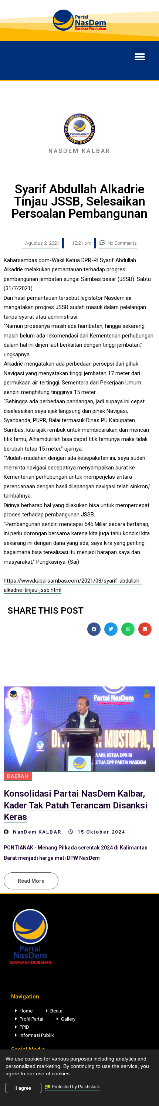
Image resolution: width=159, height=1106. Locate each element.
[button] (139, 56)
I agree (23, 1087)
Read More (31, 881)
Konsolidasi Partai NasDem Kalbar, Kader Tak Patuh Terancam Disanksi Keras (76, 805)
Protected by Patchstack (76, 1086)
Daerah (17, 776)
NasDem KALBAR (37, 832)
